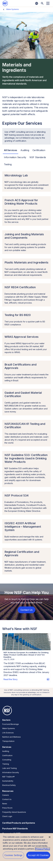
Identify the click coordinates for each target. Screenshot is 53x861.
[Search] (42, 3)
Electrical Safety (9, 785)
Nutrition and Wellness (11, 737)
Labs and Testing (9, 768)
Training (5, 764)
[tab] (10, 150)
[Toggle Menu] (48, 3)
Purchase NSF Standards (15, 828)
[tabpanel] (26, 372)
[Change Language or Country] (36, 3)
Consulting (6, 760)
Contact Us (6, 799)
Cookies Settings (13, 855)
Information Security (10, 772)
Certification (7, 755)
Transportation (8, 741)
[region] (26, 847)
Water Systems (12, 9)
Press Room (7, 808)
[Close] (49, 837)
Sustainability (7, 781)
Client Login (7, 816)
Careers (5, 795)
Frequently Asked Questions (14, 812)
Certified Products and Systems (18, 823)
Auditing (5, 751)
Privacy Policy (42, 849)
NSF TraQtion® (8, 777)
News (4, 804)
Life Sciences (8, 733)
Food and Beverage (10, 724)
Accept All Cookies (38, 855)
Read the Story (11, 679)
